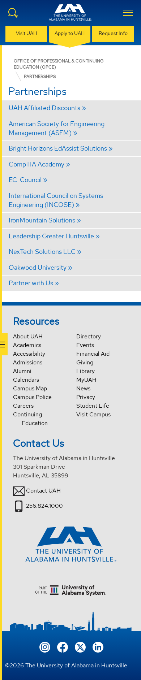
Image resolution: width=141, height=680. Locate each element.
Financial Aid (93, 354)
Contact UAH (43, 490)
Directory (88, 336)
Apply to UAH (70, 33)
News (83, 388)
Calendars (26, 380)
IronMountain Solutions (42, 220)
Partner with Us (31, 283)
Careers (23, 406)
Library (85, 371)
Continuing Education (30, 419)
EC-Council (25, 180)
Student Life (92, 406)
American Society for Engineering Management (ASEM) (56, 128)
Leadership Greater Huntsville (51, 236)
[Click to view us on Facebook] (62, 646)
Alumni (22, 371)
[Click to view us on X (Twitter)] (80, 646)
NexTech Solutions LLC (42, 251)
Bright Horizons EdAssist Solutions (58, 148)
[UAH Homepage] (70, 17)
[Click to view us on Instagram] (44, 646)
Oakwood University (38, 267)
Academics (27, 345)
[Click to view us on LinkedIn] (98, 646)
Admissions (27, 362)
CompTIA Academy (36, 164)
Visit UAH (26, 33)
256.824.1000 (44, 506)
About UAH (28, 336)
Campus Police (32, 397)
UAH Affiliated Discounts (44, 108)
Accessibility (29, 354)
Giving (84, 362)
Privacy (85, 397)
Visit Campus (93, 414)
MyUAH (86, 380)
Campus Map (30, 388)
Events (85, 345)
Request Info (113, 33)
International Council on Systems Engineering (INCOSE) (56, 200)
